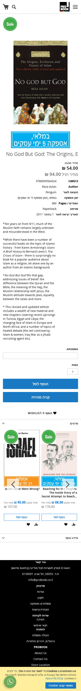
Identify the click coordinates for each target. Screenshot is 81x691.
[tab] (40, 423)
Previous (68, 484)
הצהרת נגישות (40, 609)
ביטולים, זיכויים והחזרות (41, 641)
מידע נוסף (71, 538)
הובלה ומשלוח (40, 635)
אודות (40, 592)
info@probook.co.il (40, 580)
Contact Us (40, 659)
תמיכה (40, 619)
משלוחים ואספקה (40, 603)
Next (13, 484)
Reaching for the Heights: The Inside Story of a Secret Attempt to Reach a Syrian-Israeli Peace (59, 492)
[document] (40, 679)
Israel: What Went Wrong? (22, 489)
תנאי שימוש (40, 625)
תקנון (41, 597)
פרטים (74, 423)
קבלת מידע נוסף (54, 678)
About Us (41, 653)
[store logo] (65, 6)
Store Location (40, 665)
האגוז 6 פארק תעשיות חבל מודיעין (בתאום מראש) (40, 568)
